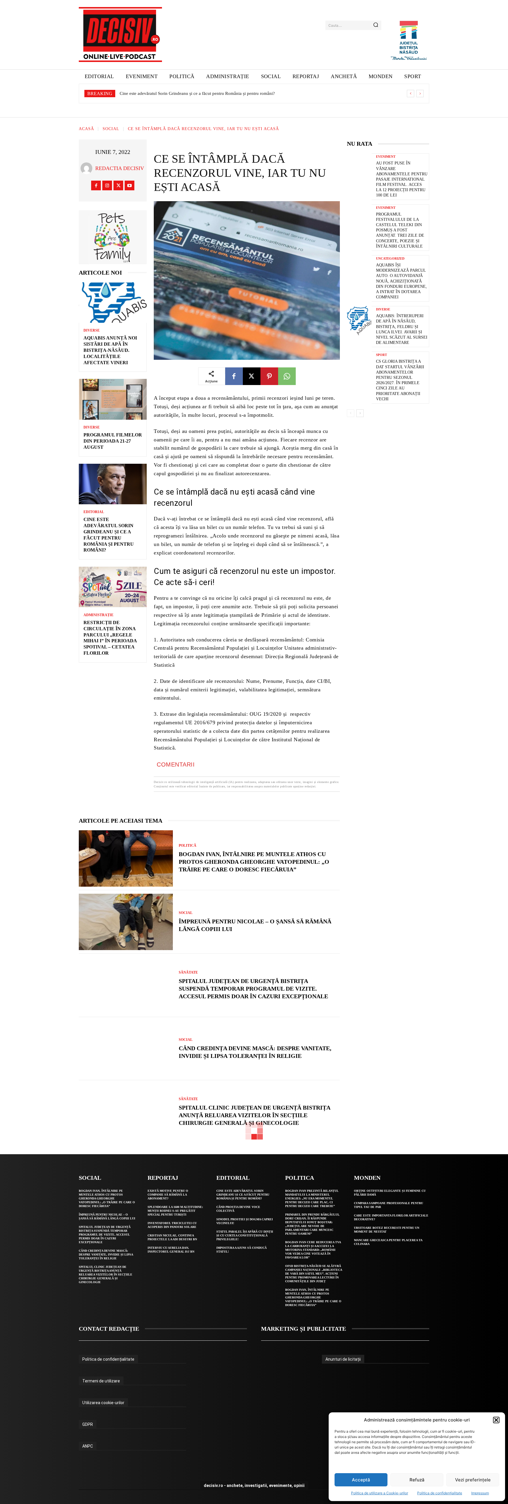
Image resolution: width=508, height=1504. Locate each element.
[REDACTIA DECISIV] (88, 168)
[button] (496, 1420)
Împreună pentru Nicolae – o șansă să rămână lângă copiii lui (107, 1216)
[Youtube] (129, 185)
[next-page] (360, 413)
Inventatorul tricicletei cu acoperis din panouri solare (172, 1225)
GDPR (87, 1424)
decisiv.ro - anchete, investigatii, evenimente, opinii (254, 1485)
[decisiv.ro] (120, 35)
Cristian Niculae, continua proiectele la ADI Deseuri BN (172, 1237)
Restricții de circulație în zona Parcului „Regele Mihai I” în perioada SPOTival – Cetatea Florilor (207, 93)
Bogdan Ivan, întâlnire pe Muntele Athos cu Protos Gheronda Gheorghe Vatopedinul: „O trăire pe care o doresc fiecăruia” (254, 862)
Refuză (417, 1480)
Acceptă (361, 1480)
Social (111, 129)
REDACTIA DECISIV (119, 168)
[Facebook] (96, 185)
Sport (381, 355)
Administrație (98, 615)
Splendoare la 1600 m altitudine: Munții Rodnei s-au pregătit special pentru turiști (175, 1210)
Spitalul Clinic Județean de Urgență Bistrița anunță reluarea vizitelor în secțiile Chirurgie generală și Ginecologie (254, 1115)
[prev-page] (350, 413)
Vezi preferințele (473, 1480)
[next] (420, 93)
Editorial (93, 512)
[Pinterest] (269, 376)
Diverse (91, 330)
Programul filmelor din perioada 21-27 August (112, 441)
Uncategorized (390, 258)
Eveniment (385, 156)
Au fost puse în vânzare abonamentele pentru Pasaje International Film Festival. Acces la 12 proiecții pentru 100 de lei (401, 179)
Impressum (480, 1493)
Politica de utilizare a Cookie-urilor (379, 1493)
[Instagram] (107, 185)
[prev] (410, 93)
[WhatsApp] (287, 376)
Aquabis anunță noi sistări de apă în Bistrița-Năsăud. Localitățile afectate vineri (110, 350)
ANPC (87, 1446)
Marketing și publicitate (303, 1329)
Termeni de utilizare (101, 1381)
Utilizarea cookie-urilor (103, 1402)
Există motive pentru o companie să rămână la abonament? (168, 1194)
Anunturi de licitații (343, 1359)
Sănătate (188, 972)
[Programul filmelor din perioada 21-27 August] (113, 399)
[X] (118, 185)
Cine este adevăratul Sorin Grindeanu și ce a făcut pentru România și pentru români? (242, 1194)
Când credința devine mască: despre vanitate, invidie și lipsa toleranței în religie (106, 1254)
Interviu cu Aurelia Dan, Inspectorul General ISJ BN (171, 1249)
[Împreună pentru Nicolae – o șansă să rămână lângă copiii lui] (126, 922)
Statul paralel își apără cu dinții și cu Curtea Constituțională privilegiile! (244, 1235)
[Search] (375, 25)
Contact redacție (109, 1329)
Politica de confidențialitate (439, 1493)
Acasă (86, 129)
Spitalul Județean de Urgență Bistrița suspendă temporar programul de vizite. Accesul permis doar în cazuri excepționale (253, 988)
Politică (187, 845)
